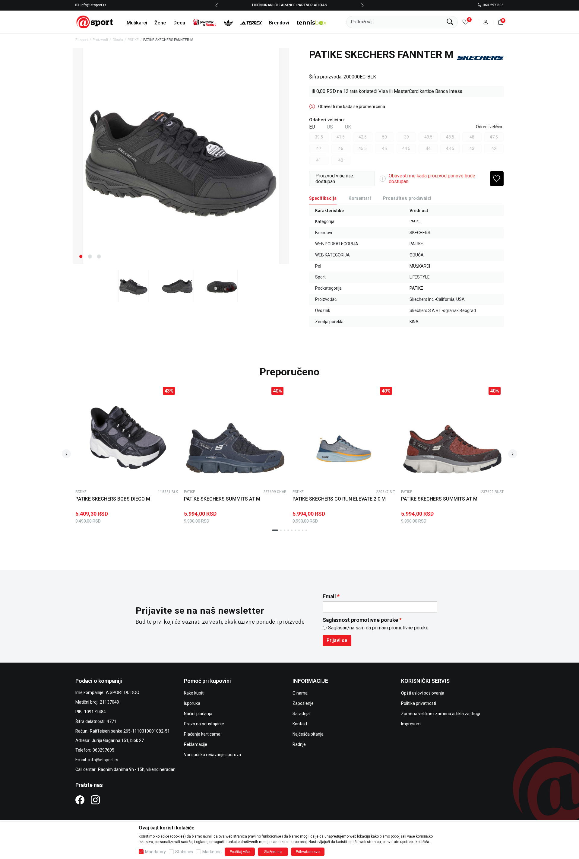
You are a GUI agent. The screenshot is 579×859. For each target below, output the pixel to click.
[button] (486, 21)
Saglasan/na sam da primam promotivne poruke (378, 628)
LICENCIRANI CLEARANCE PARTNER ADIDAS (289, 5)
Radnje (299, 744)
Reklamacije (195, 744)
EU (312, 127)
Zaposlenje (303, 703)
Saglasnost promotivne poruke (360, 620)
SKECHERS (420, 232)
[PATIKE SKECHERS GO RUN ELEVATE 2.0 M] (344, 435)
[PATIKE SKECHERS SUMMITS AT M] (235, 435)
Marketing (212, 852)
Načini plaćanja (198, 713)
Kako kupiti (194, 693)
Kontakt (300, 723)
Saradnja (301, 713)
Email (329, 596)
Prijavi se (337, 640)
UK (348, 127)
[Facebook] (79, 799)
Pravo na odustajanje (204, 723)
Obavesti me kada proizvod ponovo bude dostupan (432, 178)
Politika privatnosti (418, 703)
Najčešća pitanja (308, 734)
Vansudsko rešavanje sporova (212, 754)
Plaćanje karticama (202, 734)
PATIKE (133, 40)
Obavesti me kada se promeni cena (351, 106)
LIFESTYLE (420, 277)
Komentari (360, 198)
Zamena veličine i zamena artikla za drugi (440, 713)
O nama (300, 693)
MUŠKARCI (420, 266)
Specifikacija (323, 198)
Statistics (184, 852)
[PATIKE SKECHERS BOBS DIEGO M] (126, 435)
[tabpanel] (181, 156)
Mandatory (155, 852)
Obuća (117, 40)
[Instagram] (95, 799)
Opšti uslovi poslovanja (422, 693)
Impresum (411, 723)
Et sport (81, 40)
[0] (465, 21)
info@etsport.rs (93, 5)
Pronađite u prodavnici (407, 198)
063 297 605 (493, 5)
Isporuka (192, 703)
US (330, 127)
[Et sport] (95, 21)
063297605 (103, 750)
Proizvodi (100, 40)
